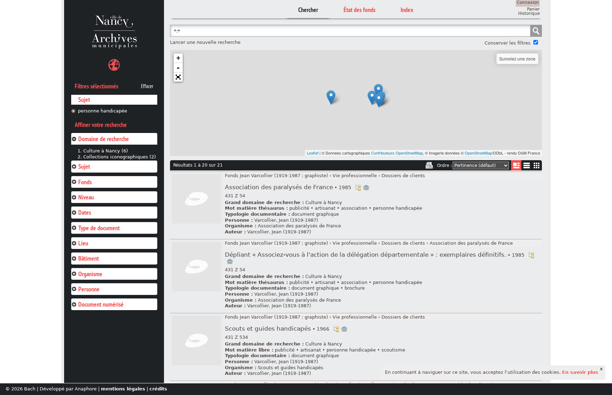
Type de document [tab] (99, 228)
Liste (516, 165)
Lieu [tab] (83, 243)
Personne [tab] (89, 289)
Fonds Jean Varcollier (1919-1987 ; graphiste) (276, 175)
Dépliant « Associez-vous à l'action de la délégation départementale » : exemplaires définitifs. (375, 254)
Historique (529, 13)
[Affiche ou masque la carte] (114, 66)
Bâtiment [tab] (88, 258)
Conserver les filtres (507, 43)
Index (407, 10)
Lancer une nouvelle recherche (205, 42)
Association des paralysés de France (288, 187)
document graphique (315, 214)
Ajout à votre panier (366, 187)
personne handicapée (102, 111)
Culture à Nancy (323, 202)
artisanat (325, 208)
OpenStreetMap (478, 153)
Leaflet (312, 153)
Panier (533, 9)
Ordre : (444, 165)
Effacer (147, 86)
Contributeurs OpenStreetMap (397, 153)
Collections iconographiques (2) (119, 156)
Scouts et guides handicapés (277, 328)
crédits (158, 388)
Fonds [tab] (85, 182)
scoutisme (393, 350)
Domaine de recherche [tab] (103, 139)
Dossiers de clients (403, 175)
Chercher (308, 10)
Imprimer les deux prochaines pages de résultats (429, 165)
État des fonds (359, 10)
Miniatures (537, 165)
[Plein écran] (178, 77)
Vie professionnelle (355, 175)
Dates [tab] (84, 212)
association (354, 208)
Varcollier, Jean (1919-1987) (286, 220)
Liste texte (526, 166)
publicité (299, 208)
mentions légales (123, 388)
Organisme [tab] (90, 274)
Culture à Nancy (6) (105, 150)
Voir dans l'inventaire (358, 187)
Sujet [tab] (84, 166)
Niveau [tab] (86, 197)
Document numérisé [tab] (101, 304)
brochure (355, 288)
